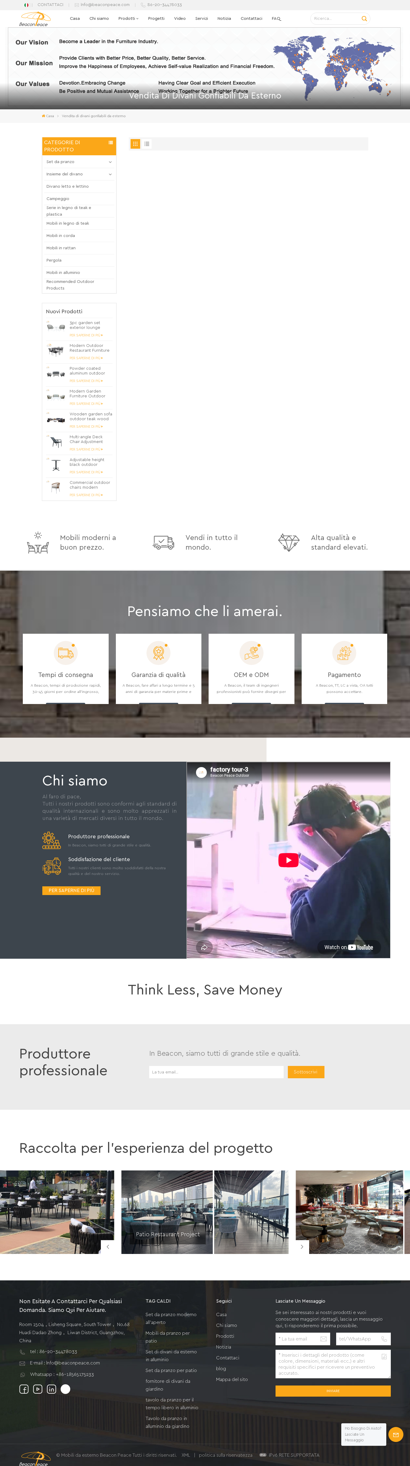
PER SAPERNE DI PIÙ (85, 335)
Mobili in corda (61, 236)
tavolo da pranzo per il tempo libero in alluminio (172, 1404)
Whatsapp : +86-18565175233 (62, 1374)
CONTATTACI (50, 5)
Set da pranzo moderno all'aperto (171, 1318)
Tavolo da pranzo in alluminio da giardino (167, 1422)
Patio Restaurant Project (168, 1234)
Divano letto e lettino (68, 186)
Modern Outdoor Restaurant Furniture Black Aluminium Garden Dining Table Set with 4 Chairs (90, 348)
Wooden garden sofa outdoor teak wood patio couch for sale (91, 416)
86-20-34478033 (164, 5)
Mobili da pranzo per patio (168, 1337)
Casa (75, 18)
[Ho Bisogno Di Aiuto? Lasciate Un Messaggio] (395, 1434)
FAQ (276, 18)
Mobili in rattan (61, 248)
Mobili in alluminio (63, 273)
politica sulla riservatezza (225, 1455)
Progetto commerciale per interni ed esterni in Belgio (346, 1240)
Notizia (224, 18)
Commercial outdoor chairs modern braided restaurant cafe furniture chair (90, 485)
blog (221, 1368)
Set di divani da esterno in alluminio (171, 1355)
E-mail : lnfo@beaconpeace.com (65, 1363)
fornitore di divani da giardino (168, 1385)
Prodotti (127, 18)
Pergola (54, 260)
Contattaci (251, 18)
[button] (302, 1247)
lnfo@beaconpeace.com (105, 5)
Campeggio (58, 199)
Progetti (156, 18)
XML (186, 1455)
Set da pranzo (60, 162)
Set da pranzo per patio (171, 1370)
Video (180, 18)
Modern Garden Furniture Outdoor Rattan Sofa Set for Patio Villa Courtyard (89, 394)
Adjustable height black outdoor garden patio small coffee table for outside (88, 462)
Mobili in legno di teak (68, 223)
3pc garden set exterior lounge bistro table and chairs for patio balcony (85, 325)
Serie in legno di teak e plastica (69, 211)
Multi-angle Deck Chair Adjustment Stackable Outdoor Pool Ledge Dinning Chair (89, 439)
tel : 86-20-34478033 (53, 1351)
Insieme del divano (65, 174)
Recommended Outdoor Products (70, 285)
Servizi (201, 18)
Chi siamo (99, 18)
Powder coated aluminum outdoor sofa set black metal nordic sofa (89, 371)
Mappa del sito (232, 1379)
